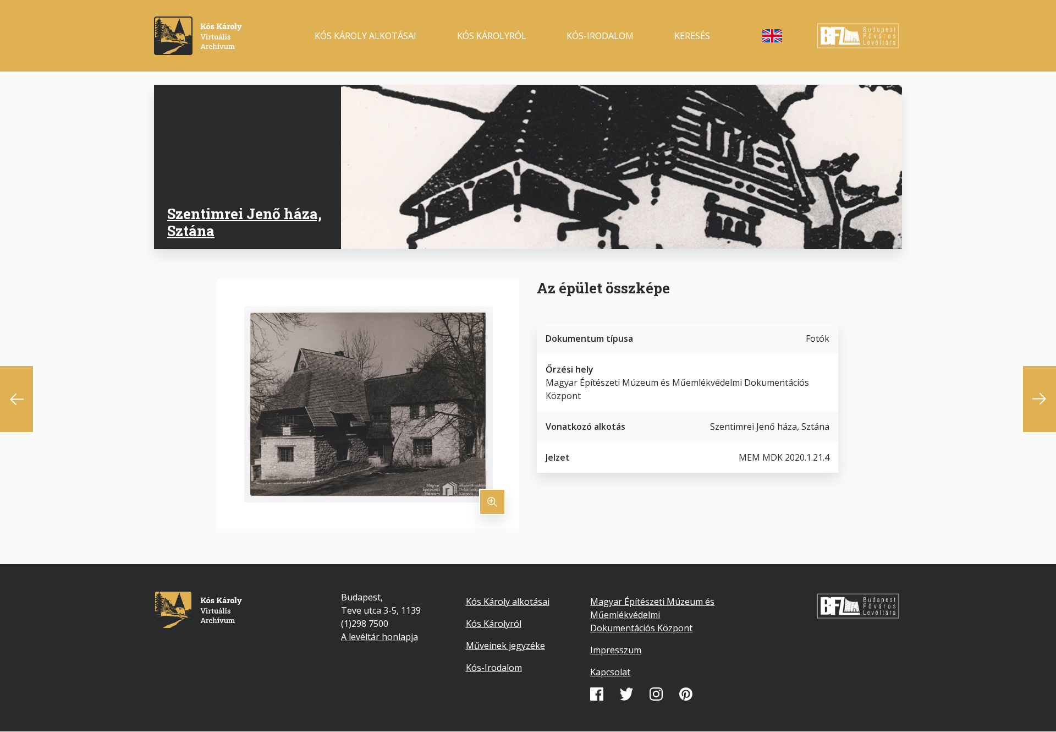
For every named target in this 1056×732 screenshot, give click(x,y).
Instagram (656, 694)
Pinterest (685, 694)
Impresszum (615, 650)
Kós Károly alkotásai (365, 36)
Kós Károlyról (491, 36)
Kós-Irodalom (494, 668)
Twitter (626, 694)
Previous (16, 399)
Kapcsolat (610, 672)
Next (1039, 399)
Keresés (692, 36)
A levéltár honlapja (379, 637)
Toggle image (492, 502)
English (772, 35)
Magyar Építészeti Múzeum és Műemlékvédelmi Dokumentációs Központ (652, 615)
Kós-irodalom (600, 36)
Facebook (596, 694)
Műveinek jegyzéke (505, 646)
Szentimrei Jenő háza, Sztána (244, 222)
